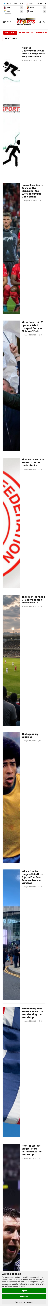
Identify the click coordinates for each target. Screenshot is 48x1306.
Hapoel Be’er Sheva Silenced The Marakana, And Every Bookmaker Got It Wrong (32, 191)
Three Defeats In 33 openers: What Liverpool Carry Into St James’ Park (33, 327)
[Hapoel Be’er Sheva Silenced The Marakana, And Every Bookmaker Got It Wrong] (11, 248)
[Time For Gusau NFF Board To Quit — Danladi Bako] (11, 523)
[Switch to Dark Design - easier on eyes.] (44, 22)
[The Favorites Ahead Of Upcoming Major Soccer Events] (11, 660)
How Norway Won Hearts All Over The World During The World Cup (32, 1013)
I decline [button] (24, 1296)
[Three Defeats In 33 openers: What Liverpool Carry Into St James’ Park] (11, 386)
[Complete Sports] (26, 21)
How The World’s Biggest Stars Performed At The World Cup (31, 1150)
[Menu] (7, 22)
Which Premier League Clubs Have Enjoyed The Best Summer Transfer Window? (32, 877)
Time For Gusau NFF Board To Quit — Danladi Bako (33, 462)
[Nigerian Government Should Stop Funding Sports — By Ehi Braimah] (11, 111)
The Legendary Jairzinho (30, 736)
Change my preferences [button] (24, 1302)
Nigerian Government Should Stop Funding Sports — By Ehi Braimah (33, 52)
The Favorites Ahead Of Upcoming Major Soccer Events (33, 599)
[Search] (39, 22)
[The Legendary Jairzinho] (11, 797)
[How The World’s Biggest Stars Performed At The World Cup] (11, 1209)
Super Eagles (26, 32)
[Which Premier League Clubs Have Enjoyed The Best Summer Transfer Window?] (11, 934)
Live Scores (10, 32)
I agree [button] (24, 1291)
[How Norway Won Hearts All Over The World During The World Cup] (11, 1072)
